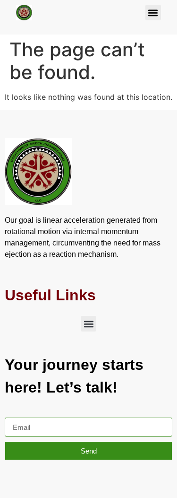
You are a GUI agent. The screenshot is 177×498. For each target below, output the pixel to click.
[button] (153, 12)
